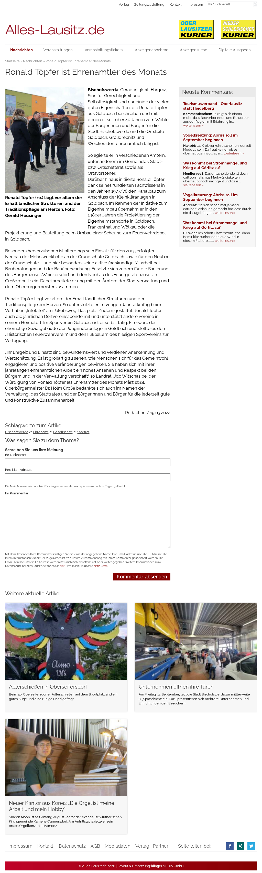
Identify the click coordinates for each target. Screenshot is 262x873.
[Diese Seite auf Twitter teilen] (251, 846)
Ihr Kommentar (16, 493)
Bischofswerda (16, 432)
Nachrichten (32, 61)
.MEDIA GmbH (167, 866)
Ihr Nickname (15, 455)
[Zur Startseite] (87, 27)
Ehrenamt (40, 432)
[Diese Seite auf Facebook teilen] (230, 846)
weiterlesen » (193, 125)
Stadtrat (83, 432)
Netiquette (100, 566)
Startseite (12, 61)
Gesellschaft (62, 432)
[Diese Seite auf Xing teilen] (240, 846)
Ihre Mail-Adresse (18, 470)
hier (62, 566)
